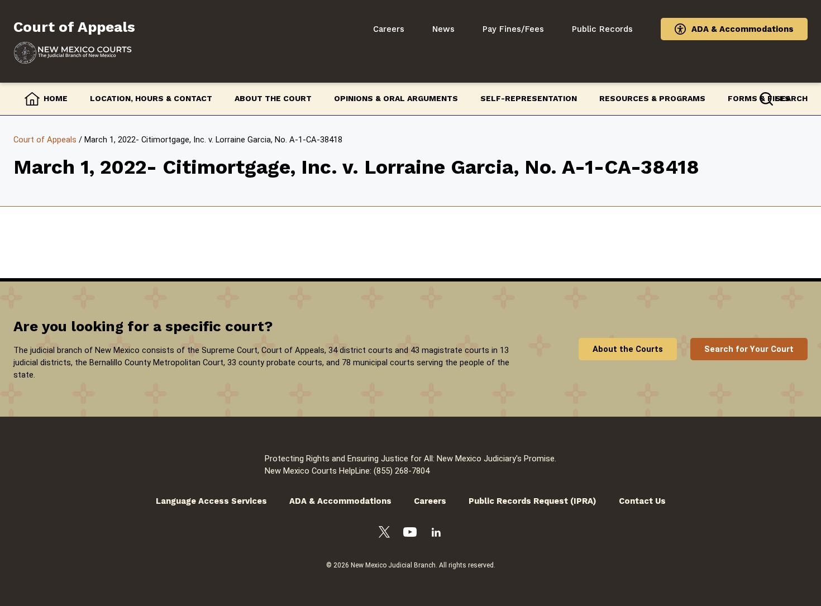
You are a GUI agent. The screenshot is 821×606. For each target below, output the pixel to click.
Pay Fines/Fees (513, 29)
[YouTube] (410, 533)
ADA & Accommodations (742, 29)
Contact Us (642, 501)
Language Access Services (211, 501)
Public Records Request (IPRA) (532, 501)
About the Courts (628, 349)
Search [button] (791, 98)
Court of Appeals (45, 140)
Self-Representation (528, 98)
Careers (388, 29)
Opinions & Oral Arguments (396, 98)
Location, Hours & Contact (151, 98)
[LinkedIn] (436, 534)
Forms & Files (759, 98)
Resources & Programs (652, 98)
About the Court (273, 98)
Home (56, 98)
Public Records (602, 29)
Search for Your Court (749, 349)
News (443, 29)
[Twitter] (384, 533)
